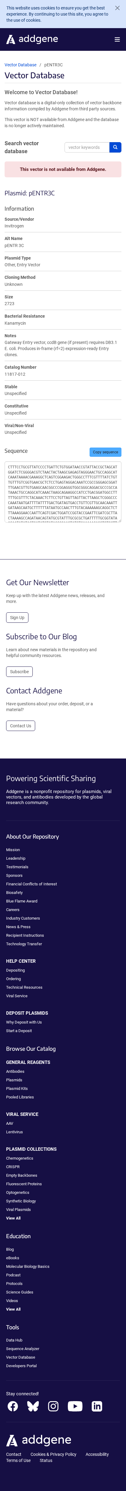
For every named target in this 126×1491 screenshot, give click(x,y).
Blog (10, 1249)
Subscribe (19, 671)
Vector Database (20, 64)
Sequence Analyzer (22, 1348)
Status (46, 1460)
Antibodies (15, 1071)
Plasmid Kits (17, 1088)
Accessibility (97, 1454)
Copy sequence (105, 452)
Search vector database (22, 147)
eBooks (12, 1258)
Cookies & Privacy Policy (53, 1454)
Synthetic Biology (21, 1201)
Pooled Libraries (20, 1097)
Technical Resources (24, 987)
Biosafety (14, 892)
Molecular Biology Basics (28, 1266)
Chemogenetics (19, 1158)
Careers (13, 909)
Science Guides (19, 1292)
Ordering (13, 978)
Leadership (15, 858)
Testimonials (17, 867)
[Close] (115, 8)
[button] (117, 39)
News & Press (18, 926)
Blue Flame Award (21, 901)
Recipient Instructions (25, 935)
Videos (12, 1300)
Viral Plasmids (18, 1209)
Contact (13, 1454)
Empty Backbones (21, 1175)
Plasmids (14, 1080)
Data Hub (14, 1340)
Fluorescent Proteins (24, 1184)
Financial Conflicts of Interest (31, 884)
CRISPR (13, 1166)
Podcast (13, 1275)
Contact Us (20, 725)
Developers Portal (21, 1366)
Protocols (14, 1283)
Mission (13, 849)
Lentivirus (14, 1132)
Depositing (15, 970)
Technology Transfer (24, 944)
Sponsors (14, 875)
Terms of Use (18, 1460)
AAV (9, 1123)
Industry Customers (23, 918)
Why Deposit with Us (24, 1022)
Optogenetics (17, 1192)
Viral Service (17, 996)
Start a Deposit (19, 1030)
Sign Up (17, 617)
